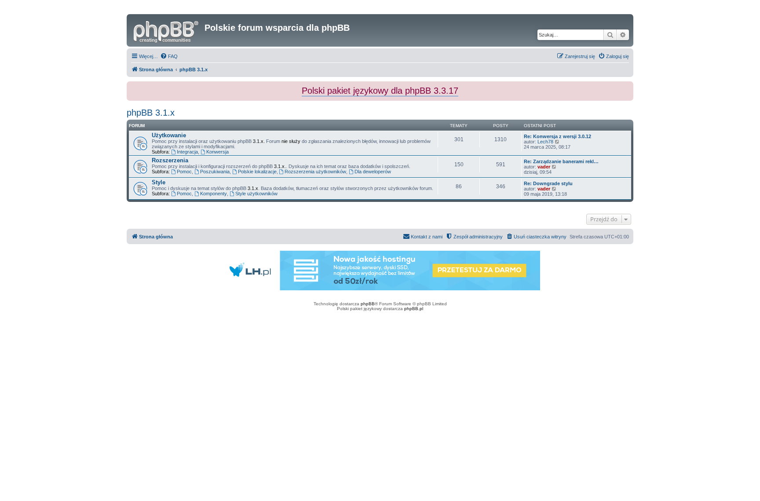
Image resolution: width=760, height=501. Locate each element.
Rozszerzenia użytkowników (315, 171)
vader (543, 166)
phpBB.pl (413, 308)
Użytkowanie (169, 135)
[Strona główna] (167, 30)
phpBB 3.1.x (151, 112)
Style (158, 182)
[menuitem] (169, 56)
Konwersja (217, 151)
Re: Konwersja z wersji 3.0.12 (557, 136)
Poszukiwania (215, 171)
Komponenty (213, 193)
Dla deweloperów (372, 171)
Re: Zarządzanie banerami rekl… (561, 161)
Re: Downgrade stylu (548, 183)
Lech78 (545, 141)
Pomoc (184, 171)
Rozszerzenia (170, 160)
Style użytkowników (256, 193)
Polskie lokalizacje (257, 171)
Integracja (187, 151)
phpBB (368, 303)
